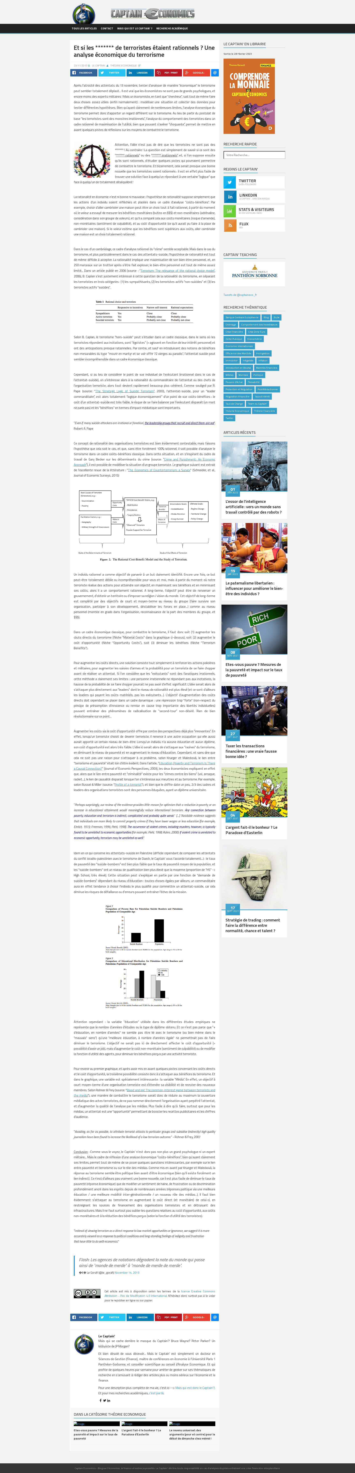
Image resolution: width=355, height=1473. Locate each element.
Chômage (231, 324)
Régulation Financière (238, 396)
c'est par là (156, 1393)
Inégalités (248, 360)
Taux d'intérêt (262, 396)
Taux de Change (234, 404)
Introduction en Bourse (238, 368)
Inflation (262, 360)
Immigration (263, 353)
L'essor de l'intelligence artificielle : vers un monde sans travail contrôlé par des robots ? (254, 506)
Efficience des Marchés (238, 353)
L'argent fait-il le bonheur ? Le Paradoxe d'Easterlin (141, 1432)
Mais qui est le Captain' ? (134, 28)
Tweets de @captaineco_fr (240, 295)
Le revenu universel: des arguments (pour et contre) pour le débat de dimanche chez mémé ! (192, 1434)
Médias (229, 375)
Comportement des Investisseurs (259, 324)
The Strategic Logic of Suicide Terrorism (124, 391)
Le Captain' (98, 65)
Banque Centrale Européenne (242, 317)
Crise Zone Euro (256, 332)
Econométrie (254, 339)
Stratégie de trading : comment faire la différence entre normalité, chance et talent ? (253, 925)
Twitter (229, 418)
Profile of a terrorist (128, 784)
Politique (258, 375)
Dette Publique (234, 339)
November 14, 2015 (127, 1272)
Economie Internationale (239, 346)
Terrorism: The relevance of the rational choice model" (178, 270)
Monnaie (243, 375)
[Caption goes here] (254, 466)
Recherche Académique (172, 28)
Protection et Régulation (239, 389)
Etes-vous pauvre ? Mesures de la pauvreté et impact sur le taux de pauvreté (96, 1434)
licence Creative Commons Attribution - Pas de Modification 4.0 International (160, 1293)
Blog (266, 317)
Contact (107, 28)
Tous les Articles (84, 28)
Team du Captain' (257, 404)
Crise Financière (234, 332)
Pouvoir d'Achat (234, 382)
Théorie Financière (264, 411)
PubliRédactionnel (268, 389)
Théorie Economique (123, 65)
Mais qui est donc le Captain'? (195, 1387)
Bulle (276, 317)
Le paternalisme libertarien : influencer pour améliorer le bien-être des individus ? (254, 588)
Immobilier (232, 360)
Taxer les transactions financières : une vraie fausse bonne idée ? (251, 751)
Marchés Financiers (266, 368)
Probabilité (254, 382)
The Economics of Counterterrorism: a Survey (159, 470)
